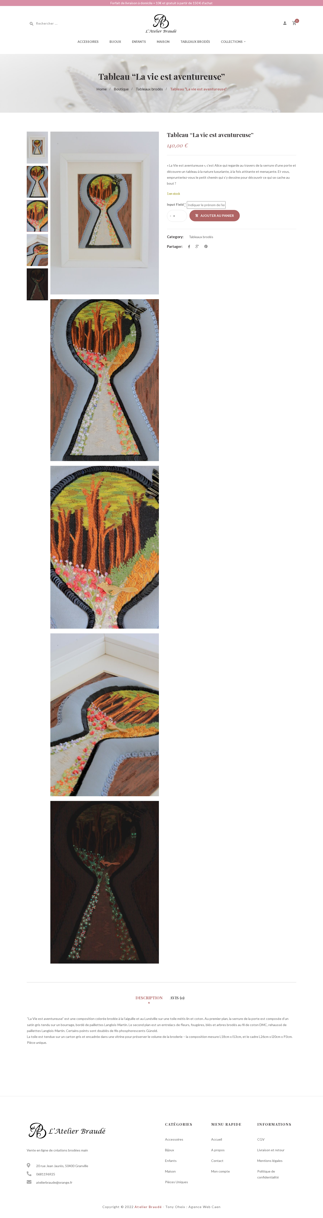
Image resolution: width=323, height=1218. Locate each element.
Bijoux (115, 42)
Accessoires (88, 42)
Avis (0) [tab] (177, 997)
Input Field (176, 204)
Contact (217, 1161)
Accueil (216, 1139)
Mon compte (220, 1171)
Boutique (121, 89)
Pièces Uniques (176, 1182)
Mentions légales (270, 1161)
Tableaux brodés (195, 42)
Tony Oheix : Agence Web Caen (193, 1207)
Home (101, 89)
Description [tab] (149, 997)
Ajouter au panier (217, 215)
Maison (163, 42)
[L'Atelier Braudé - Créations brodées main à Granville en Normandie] (161, 23)
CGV (261, 1139)
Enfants (139, 42)
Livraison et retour (270, 1150)
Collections (232, 42)
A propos (218, 1150)
